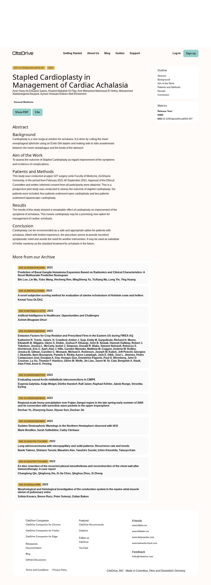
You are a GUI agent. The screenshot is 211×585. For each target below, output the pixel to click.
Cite (37, 112)
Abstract (162, 76)
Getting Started (72, 53)
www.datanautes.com (143, 537)
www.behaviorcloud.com (144, 543)
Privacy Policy (59, 569)
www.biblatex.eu (140, 531)
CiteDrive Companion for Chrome (43, 524)
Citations (83, 530)
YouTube (83, 548)
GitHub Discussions (36, 559)
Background (164, 79)
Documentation (34, 548)
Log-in (177, 53)
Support (135, 53)
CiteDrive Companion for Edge (42, 536)
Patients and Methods (169, 87)
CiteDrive (84, 542)
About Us (93, 53)
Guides (120, 53)
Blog (107, 53)
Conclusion (163, 95)
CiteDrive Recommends (91, 524)
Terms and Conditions (37, 569)
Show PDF (21, 112)
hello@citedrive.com (142, 556)
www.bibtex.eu (139, 525)
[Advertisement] (105, 24)
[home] (23, 54)
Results (161, 91)
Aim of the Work (166, 83)
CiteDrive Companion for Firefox (42, 530)
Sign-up (191, 53)
